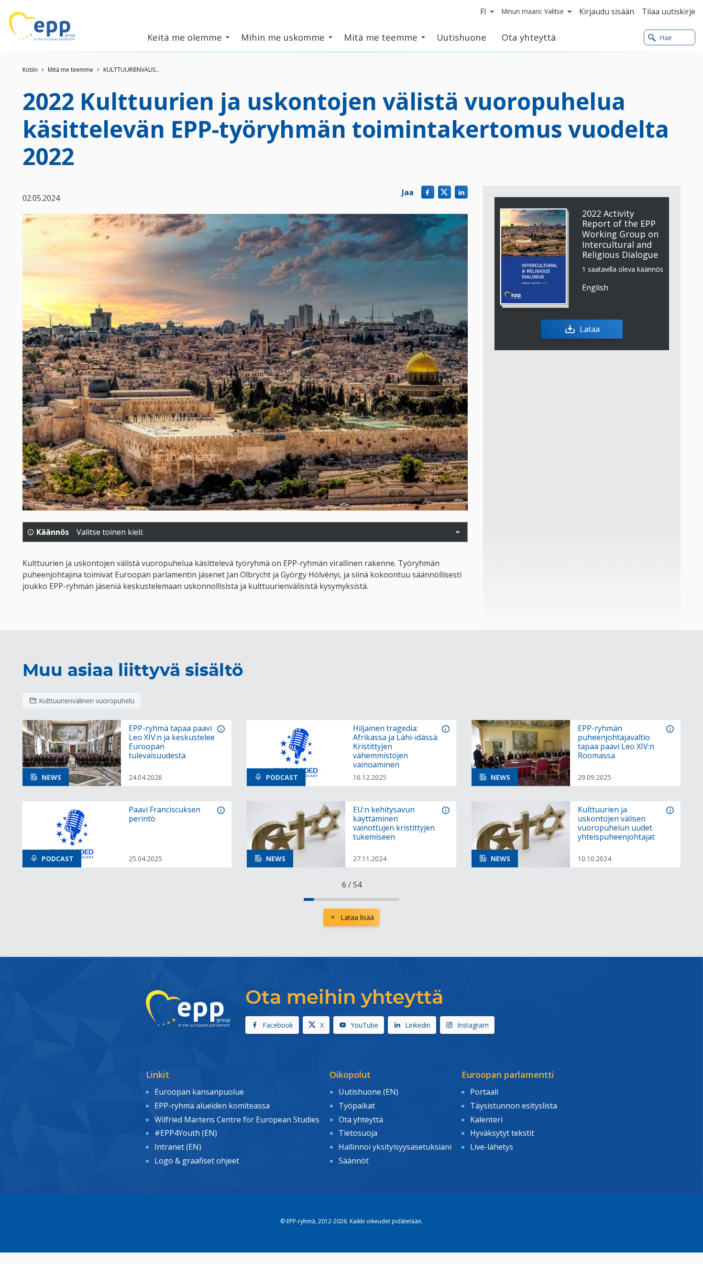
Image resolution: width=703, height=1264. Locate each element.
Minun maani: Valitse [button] (533, 11)
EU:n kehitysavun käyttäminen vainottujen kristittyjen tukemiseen (394, 823)
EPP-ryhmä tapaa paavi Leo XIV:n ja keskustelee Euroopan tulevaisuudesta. (172, 742)
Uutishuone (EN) (368, 1092)
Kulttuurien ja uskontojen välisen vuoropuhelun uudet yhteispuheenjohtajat (616, 823)
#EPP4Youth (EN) (185, 1133)
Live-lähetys (491, 1147)
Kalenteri (486, 1119)
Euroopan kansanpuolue (199, 1092)
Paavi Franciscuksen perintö (164, 814)
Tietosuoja (358, 1133)
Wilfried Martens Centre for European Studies (236, 1119)
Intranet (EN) (177, 1147)
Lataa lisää (357, 917)
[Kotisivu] (42, 26)
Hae (665, 37)
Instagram (473, 1025)
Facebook (278, 1025)
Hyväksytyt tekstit (502, 1133)
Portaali (484, 1092)
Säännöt (354, 1160)
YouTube (364, 1025)
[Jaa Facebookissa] (427, 192)
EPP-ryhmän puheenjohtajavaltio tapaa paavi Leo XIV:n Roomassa (616, 742)
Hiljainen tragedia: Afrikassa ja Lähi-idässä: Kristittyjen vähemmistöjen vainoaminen (396, 747)
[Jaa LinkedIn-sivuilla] (461, 192)
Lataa (590, 329)
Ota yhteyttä (361, 1119)
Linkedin (417, 1025)
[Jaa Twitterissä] (444, 192)
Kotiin (30, 70)
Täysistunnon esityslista (513, 1105)
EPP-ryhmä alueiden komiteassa (212, 1105)
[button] (457, 532)
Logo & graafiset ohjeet (196, 1160)
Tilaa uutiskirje (668, 11)
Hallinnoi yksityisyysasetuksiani (395, 1147)
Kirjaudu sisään (606, 11)
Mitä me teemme (70, 70)
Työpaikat (357, 1105)
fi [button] (483, 11)
